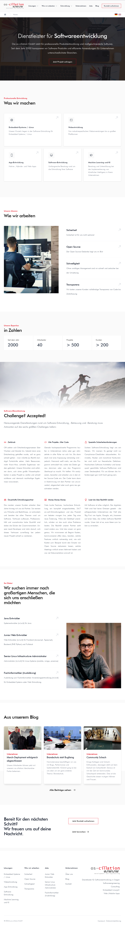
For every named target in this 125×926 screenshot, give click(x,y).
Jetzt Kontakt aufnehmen (83, 821)
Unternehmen (81, 6)
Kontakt (68, 884)
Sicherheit (71, 230)
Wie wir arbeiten (48, 6)
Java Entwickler (12, 618)
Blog (97, 6)
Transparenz (72, 284)
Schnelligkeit (73, 263)
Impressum (101, 921)
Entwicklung (65, 6)
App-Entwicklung (10, 887)
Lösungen (32, 6)
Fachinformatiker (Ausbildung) (20, 672)
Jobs (91, 6)
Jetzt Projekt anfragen (62, 62)
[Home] (5, 14)
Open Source (73, 246)
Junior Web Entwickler (15, 635)
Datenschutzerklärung (113, 921)
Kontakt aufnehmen (111, 6)
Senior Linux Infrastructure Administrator (25, 656)
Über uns (69, 874)
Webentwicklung (10, 882)
